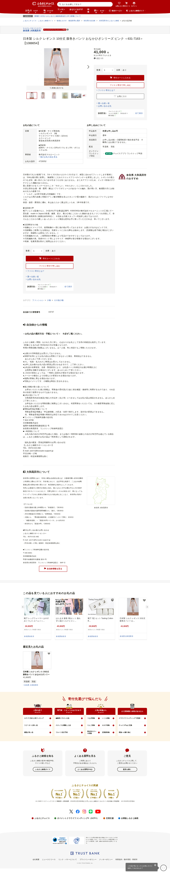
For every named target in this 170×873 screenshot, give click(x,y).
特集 (88, 10)
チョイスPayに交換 (125, 725)
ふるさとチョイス (42, 818)
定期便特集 (106, 732)
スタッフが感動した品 (63, 725)
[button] (68, 30)
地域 (48, 11)
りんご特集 (91, 725)
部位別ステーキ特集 (91, 732)
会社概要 (36, 859)
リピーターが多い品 (31, 725)
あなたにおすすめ (76, 10)
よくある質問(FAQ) (84, 769)
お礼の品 (31, 11)
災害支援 (110, 818)
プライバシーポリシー (88, 859)
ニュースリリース (49, 859)
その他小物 (59, 300)
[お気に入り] (163, 868)
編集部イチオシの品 (62, 718)
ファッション (38, 300)
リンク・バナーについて (67, 859)
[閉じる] (155, 865)
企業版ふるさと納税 (129, 818)
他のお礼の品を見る (48, 157)
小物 (49, 300)
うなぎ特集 (91, 718)
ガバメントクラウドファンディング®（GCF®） (78, 818)
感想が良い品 (28, 732)
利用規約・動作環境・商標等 (126, 859)
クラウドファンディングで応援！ (130, 718)
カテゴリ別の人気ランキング (34, 718)
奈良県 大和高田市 (31, 685)
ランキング (61, 10)
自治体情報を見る (54, 569)
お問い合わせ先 (104, 106)
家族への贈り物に (125, 732)
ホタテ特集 (106, 725)
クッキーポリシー (106, 859)
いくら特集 (106, 718)
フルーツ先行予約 (62, 732)
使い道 (99, 11)
